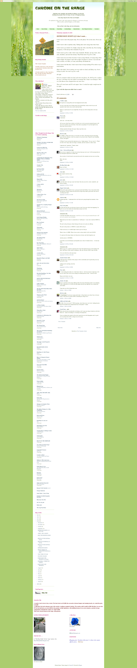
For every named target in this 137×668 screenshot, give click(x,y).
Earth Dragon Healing (41, 217)
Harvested (39, 451)
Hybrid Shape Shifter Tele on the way (44, 175)
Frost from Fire (39, 238)
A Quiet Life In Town (41, 274)
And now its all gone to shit (42, 148)
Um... (38, 421)
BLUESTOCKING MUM (42, 347)
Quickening (39, 474)
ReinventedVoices (40, 415)
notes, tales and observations (43, 263)
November (40, 524)
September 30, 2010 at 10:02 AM (66, 255)
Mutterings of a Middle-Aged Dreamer (44, 333)
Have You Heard (40, 222)
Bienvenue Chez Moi (41, 499)
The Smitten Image (41, 237)
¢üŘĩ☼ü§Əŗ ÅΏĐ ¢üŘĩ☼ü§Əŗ (43, 392)
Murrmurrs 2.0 (39, 190)
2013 (38, 515)
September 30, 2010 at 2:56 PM (66, 267)
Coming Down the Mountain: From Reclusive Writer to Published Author (44, 159)
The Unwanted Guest (41, 411)
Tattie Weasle (40, 248)
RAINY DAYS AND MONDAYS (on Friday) (43, 558)
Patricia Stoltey (40, 369)
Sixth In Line (40, 336)
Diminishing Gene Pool (42, 425)
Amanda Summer (64, 257)
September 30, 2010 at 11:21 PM (66, 278)
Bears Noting (44, 28)
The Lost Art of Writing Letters (43, 161)
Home (38, 28)
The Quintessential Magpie (42, 375)
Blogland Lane (40, 386)
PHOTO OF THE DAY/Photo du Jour (44, 539)
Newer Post (60, 327)
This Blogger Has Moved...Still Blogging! (43, 468)
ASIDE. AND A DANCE (43, 533)
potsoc (61, 180)
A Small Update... (40, 432)
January (39, 581)
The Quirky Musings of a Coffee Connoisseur (44, 409)
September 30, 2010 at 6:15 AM (66, 194)
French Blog (59, 28)
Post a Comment (62, 321)
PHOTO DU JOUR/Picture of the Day (44, 542)
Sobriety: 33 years (40, 228)
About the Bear (76, 28)
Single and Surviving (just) (43, 483)
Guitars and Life (40, 174)
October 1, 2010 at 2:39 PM (65, 290)
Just (37, 264)
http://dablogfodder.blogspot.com (41, 640)
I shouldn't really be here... (42, 233)
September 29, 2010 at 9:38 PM (66, 162)
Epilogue (38, 185)
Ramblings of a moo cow (42, 420)
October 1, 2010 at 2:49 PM (65, 298)
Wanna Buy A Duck (41, 310)
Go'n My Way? (40, 311)
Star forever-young (41, 199)
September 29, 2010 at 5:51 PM (66, 113)
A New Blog (39, 343)
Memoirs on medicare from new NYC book (44, 462)
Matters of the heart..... (41, 249)
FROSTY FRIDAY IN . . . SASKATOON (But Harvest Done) (44, 551)
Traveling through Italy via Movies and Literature (44, 388)
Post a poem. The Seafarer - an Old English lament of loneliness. (43, 360)
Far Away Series (40, 242)
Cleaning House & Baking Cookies (44, 430)
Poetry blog (52, 28)
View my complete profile (40, 110)
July (39, 570)
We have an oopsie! (40, 371)
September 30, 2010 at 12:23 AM (66, 169)
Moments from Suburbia (42, 232)
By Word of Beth (40, 169)
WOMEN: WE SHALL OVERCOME (45, 142)
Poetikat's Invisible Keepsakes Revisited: (43, 496)
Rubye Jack (39, 505)
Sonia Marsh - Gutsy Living (43, 493)
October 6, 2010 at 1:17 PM (65, 318)
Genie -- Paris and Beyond (65, 150)
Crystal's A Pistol (40, 455)
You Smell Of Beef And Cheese (43, 456)
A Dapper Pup (39, 195)
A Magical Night (40, 296)
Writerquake (39, 227)
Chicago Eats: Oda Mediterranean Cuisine (43, 212)
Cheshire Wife (40, 165)
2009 (38, 584)
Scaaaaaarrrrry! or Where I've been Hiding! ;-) (43, 376)
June (39, 571)
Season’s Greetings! (40, 321)
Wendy (61, 116)
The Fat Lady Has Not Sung (42, 207)
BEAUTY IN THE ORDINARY (43, 441)
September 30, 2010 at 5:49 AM (66, 185)
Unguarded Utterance (41, 450)
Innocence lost (39, 269)
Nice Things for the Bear (87, 28)
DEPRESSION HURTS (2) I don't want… (44, 531)
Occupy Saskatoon (41, 490)
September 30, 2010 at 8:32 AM (66, 210)
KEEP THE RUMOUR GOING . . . (44, 536)
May (39, 573)
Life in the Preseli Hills (42, 364)
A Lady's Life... (40, 253)
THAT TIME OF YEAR (43, 554)
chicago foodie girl (41, 211)
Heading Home (40, 279)
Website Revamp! (40, 170)
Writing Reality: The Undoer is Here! (44, 306)
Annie (61, 172)
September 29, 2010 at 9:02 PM (66, 130)
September (40, 528)
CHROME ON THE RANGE (60, 8)
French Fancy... (63, 309)
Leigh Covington (40, 283)
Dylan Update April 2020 (42, 200)
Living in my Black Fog (42, 147)
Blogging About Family (41, 284)
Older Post (98, 327)
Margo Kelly (39, 179)
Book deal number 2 (41, 405)
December (40, 522)
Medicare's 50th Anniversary (43, 460)
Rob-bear (62, 133)
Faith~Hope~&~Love (41, 466)
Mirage (38, 393)
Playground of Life (40, 316)
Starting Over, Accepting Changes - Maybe (44, 205)
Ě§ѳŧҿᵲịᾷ (39, 472)
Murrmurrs (39, 189)
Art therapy (39, 365)
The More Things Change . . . (42, 180)
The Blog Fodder (63, 165)
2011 (38, 519)
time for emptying (40, 437)
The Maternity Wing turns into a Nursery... (43, 399)
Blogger (80, 665)
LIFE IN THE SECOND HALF (43, 278)
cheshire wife (63, 281)
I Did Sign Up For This (41, 291)
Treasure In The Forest (41, 254)
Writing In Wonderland (42, 137)
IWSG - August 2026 (41, 153)
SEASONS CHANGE (42, 556)
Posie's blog (39, 397)
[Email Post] (73, 94)
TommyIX (71, 665)
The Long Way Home (41, 507)
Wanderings (39, 268)
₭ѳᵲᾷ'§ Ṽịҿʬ (39, 478)
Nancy (61, 270)
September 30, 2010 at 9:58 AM (66, 244)
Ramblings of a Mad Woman (43, 352)
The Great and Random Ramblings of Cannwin (44, 331)
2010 (38, 521)
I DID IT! (38, 348)
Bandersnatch (39, 138)
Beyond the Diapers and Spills (43, 258)
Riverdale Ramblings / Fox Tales (44, 273)
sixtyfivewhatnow (40, 300)
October (40, 526)
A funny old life (40, 184)
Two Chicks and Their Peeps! (43, 444)
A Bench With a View (41, 194)
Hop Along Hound (40, 484)
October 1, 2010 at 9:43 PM (65, 306)
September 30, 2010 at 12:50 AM (66, 177)
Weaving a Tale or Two (42, 152)
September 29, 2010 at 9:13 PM (66, 147)
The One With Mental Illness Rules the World (44, 289)
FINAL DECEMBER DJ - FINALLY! (44, 244)
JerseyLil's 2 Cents (41, 320)
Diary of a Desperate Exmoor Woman (43, 357)
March (39, 577)
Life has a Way (40, 416)
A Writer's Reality (41, 305)
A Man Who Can (40, 382)
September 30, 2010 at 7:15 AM (66, 202)
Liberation (39, 259)
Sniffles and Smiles (64, 301)
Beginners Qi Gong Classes (42, 218)
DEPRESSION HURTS (43, 547)
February (40, 579)
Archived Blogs (68, 28)
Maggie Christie (63, 188)
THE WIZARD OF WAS (41, 143)
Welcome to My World (42, 295)
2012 (38, 517)
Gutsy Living (63, 205)
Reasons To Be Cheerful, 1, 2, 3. (44, 488)
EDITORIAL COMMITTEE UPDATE (44, 561)
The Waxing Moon (41, 325)
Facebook (97, 28)
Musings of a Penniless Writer (43, 404)
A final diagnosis (40, 338)
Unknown (62, 197)
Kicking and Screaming (41, 446)
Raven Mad (39, 479)
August (39, 568)
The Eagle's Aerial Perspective (43, 342)
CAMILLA (62, 101)
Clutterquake (40, 436)
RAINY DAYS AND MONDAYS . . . (42, 565)
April (39, 575)
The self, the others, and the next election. (45, 301)
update (38, 353)
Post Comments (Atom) (82, 331)
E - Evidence (39, 223)
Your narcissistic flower (41, 326)
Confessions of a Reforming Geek (44, 315)
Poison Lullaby (40, 381)
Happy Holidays (40, 426)
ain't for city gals (40, 502)
